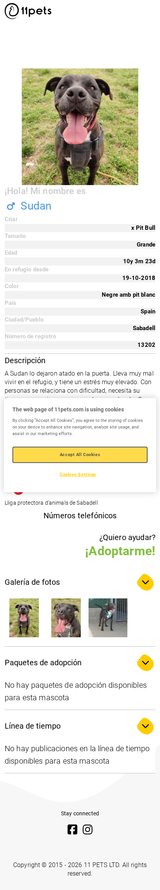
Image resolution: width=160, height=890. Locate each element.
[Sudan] (24, 617)
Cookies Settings (78, 474)
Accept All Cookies (80, 454)
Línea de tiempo (33, 726)
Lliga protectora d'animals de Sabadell (51, 503)
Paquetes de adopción (43, 662)
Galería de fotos (32, 582)
